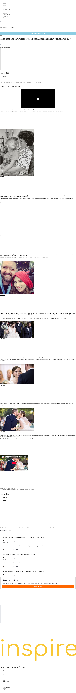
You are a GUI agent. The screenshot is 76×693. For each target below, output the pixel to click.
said (8, 255)
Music (4, 6)
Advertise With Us (6, 14)
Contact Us (5, 13)
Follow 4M (6, 24)
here (32, 489)
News (4, 4)
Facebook (2, 235)
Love (1, 35)
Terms (1, 691)
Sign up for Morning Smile (24, 527)
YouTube (2, 338)
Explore (4, 3)
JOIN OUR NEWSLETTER (38, 33)
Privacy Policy (5, 17)
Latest (4, 680)
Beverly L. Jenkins (3, 46)
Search (5, 19)
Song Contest (5, 8)
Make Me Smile (5, 542)
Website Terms (5, 16)
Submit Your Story (38, 586)
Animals (4, 5)
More (4, 10)
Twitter (2, 176)
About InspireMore (6, 11)
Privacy (4, 691)
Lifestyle (4, 533)
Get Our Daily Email (6, 9)
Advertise (4, 688)
